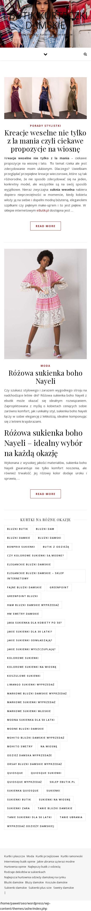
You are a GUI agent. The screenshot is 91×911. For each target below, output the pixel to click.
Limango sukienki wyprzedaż (31, 684)
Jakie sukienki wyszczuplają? (31, 649)
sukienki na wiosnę (54, 799)
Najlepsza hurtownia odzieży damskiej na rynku (35, 877)
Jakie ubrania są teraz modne (56, 861)
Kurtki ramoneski (72, 856)
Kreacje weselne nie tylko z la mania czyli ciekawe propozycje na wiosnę (45, 140)
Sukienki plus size (40, 888)
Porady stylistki (45, 126)
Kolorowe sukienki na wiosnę (32, 666)
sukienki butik (19, 799)
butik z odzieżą (56, 546)
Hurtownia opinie (15, 866)
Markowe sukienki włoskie (29, 711)
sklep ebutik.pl (62, 781)
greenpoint (59, 587)
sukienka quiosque (23, 790)
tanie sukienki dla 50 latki (29, 817)
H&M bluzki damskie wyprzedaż (33, 605)
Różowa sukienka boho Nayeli (45, 376)
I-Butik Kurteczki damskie (46, 20)
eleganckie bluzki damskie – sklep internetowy (35, 575)
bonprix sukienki (21, 546)
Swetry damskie (63, 888)
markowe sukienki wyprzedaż (31, 702)
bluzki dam (45, 528)
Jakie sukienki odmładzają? (29, 640)
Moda (45, 366)
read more (45, 226)
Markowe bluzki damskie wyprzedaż (37, 693)
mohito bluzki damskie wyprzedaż (36, 737)
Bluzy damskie (34, 882)
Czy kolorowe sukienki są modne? (35, 555)
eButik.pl (43, 210)
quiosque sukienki (46, 773)
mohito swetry (20, 746)
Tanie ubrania (71, 817)
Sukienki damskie (15, 888)
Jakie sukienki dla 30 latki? (29, 631)
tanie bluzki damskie (55, 808)
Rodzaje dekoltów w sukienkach (25, 872)
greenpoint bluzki (22, 596)
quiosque (15, 773)
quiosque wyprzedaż (24, 781)
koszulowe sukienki (24, 675)
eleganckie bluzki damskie (29, 564)
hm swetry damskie (23, 613)
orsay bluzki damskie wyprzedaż (34, 764)
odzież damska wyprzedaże (29, 755)
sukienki (53, 790)
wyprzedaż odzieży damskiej (30, 826)
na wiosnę (49, 746)
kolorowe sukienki (23, 657)
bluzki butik (17, 528)
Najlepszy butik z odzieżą (44, 866)
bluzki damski (49, 537)
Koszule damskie (57, 882)
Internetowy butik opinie (19, 861)
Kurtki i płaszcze (14, 856)
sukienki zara (18, 808)
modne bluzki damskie (25, 728)
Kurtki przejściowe (47, 856)
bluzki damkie (18, 537)
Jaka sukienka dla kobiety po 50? (34, 622)
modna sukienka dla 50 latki (31, 719)
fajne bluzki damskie (24, 587)
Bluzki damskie (13, 882)
